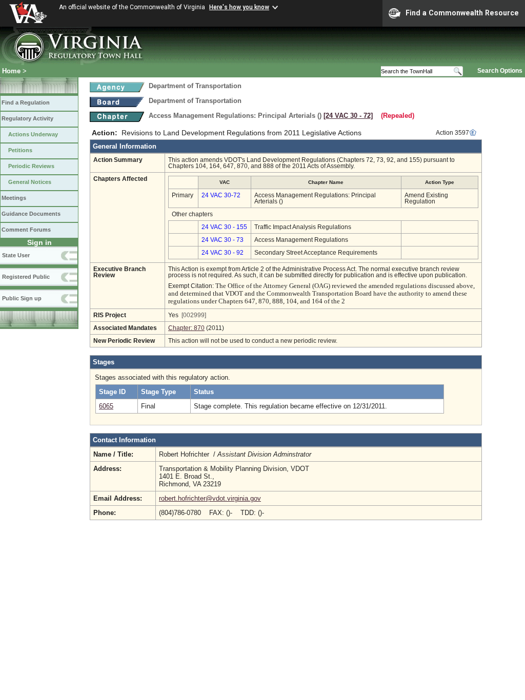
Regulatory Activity (27, 118)
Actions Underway (33, 134)
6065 (106, 406)
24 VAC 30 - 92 (222, 253)
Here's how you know (239, 7)
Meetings (14, 198)
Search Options (499, 71)
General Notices (29, 182)
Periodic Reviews (31, 166)
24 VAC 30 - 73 (222, 240)
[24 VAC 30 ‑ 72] (348, 115)
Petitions (20, 150)
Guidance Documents (31, 214)
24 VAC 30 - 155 (224, 227)
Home (11, 71)
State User (16, 255)
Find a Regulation (26, 102)
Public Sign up (22, 298)
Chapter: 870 (186, 328)
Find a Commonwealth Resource (462, 13)
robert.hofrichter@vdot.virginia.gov (210, 498)
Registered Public (26, 277)
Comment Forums (26, 230)
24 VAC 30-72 (220, 195)
